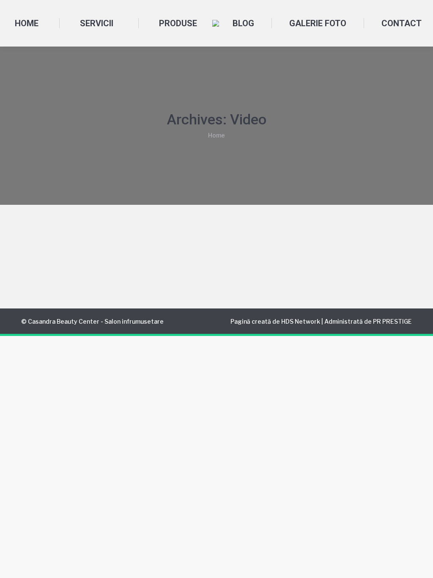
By (134, 265)
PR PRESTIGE (392, 321)
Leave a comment (258, 265)
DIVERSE (45, 265)
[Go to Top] (420, 565)
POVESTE (74, 265)
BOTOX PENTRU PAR (72, 249)
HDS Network (300, 321)
